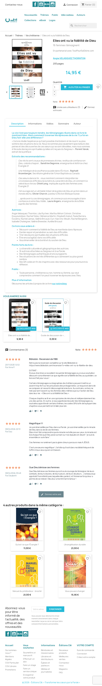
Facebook (35, 4)
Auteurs (81, 14)
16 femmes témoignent (66, 45)
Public (55, 14)
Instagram (52, 4)
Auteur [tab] (77, 123)
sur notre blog (59, 283)
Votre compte (85, 645)
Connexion (82, 653)
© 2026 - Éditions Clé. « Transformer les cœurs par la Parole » (51, 682)
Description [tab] (17, 123)
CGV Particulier (12, 662)
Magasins (63, 669)
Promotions (10, 669)
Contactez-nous (13, 4)
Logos (52, 20)
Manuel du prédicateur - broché (27, 591)
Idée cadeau (67, 14)
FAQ (61, 672)
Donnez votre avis (52, 494)
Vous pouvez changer (75, 591)
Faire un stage (29, 665)
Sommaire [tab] (63, 123)
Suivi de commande (85, 650)
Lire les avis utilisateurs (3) (68, 107)
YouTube (41, 4)
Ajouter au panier (77, 87)
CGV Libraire (10, 666)
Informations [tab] (35, 123)
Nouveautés (30, 14)
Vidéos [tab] (49, 123)
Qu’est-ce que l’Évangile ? (27, 544)
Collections (30, 20)
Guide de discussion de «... (53, 335)
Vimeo (47, 4)
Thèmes (44, 14)
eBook (42, 20)
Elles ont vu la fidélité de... (19, 335)
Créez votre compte (86, 657)
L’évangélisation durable (75, 544)
